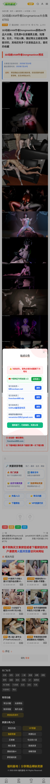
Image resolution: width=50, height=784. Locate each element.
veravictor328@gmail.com (21, 417)
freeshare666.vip (16, 398)
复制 (38, 388)
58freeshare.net (16, 389)
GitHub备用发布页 (17, 408)
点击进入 (36, 379)
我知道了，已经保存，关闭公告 (25, 425)
